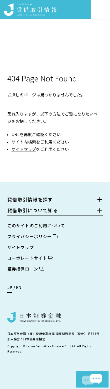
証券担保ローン (22, 269)
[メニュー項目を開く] (100, 9)
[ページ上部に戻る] (96, 364)
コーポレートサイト (27, 258)
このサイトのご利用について (36, 225)
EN (18, 287)
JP (9, 287)
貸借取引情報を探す (30, 199)
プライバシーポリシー (29, 236)
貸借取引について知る (32, 210)
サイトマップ (23, 149)
